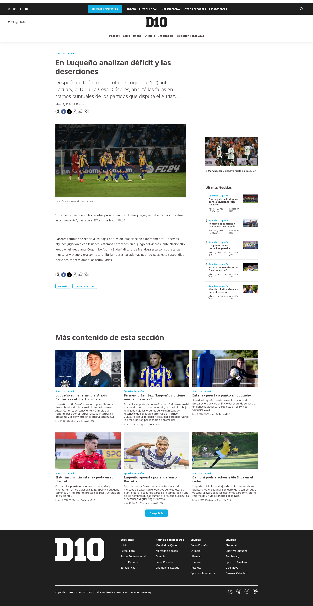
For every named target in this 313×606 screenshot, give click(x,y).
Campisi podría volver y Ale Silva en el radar (222, 479)
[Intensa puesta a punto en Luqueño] (225, 368)
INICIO (131, 9)
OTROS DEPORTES (195, 9)
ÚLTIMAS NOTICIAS (105, 9)
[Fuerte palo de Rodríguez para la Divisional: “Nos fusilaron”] (250, 198)
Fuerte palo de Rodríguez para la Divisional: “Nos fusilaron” (223, 202)
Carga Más (156, 513)
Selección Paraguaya (190, 36)
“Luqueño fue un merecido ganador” (220, 247)
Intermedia (165, 36)
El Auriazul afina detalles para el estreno (223, 291)
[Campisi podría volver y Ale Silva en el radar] (225, 450)
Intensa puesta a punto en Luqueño (221, 395)
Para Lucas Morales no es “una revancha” (224, 269)
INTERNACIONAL (170, 9)
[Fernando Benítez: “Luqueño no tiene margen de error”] (156, 368)
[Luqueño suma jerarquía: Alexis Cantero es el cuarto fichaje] (88, 368)
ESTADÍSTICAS (218, 9)
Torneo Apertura (85, 286)
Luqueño (63, 286)
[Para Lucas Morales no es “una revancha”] (250, 267)
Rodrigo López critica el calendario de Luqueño (222, 225)
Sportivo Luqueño (65, 53)
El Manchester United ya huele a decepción (230, 171)
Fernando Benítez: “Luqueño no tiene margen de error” (154, 397)
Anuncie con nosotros (170, 539)
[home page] (156, 22)
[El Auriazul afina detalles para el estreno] (250, 289)
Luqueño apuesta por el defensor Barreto (151, 479)
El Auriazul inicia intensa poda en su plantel (84, 479)
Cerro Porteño (132, 36)
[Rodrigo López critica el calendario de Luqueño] (250, 223)
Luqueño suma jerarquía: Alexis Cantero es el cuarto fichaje (81, 397)
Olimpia (150, 36)
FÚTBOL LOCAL (148, 9)
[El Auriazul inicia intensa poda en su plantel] (88, 450)
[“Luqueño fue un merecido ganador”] (250, 245)
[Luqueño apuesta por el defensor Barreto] (156, 450)
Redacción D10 (234, 209)
